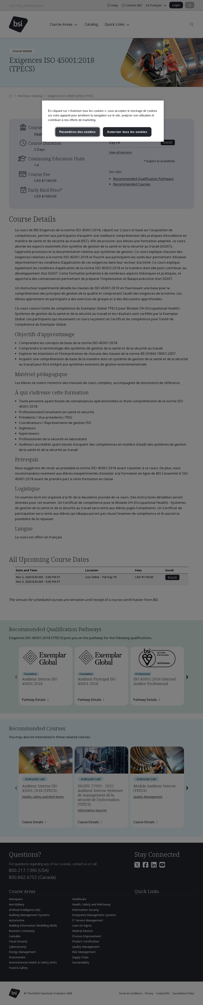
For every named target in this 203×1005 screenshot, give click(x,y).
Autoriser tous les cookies (127, 131)
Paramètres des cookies (77, 131)
